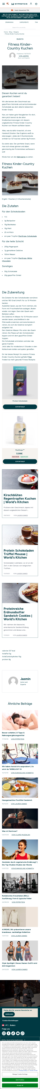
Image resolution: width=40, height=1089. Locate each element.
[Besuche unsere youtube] (18, 1033)
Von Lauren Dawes (19, 804)
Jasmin (25, 679)
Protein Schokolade (20, 401)
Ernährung (9, 22)
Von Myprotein (17, 739)
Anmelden (9, 1014)
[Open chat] (22, 1033)
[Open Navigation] (3, 4)
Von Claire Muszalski (21, 835)
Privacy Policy (23, 1070)
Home (6, 32)
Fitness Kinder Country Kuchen (14, 34)
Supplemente (24, 22)
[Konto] (31, 4)
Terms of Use (33, 1070)
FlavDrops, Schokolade (27, 236)
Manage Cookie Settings (20, 1074)
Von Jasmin (24, 56)
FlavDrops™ (20, 450)
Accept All (20, 1085)
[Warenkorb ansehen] (36, 4)
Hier (30, 357)
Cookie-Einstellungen (10, 1020)
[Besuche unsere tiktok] (13, 1033)
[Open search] (7, 4)
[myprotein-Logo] (19, 4)
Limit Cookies (20, 1080)
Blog (10, 32)
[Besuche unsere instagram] (4, 1033)
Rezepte (16, 32)
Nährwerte (21, 157)
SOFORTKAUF (20, 407)
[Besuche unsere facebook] (8, 1033)
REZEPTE (20, 39)
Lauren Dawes (22, 515)
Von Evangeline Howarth (22, 773)
